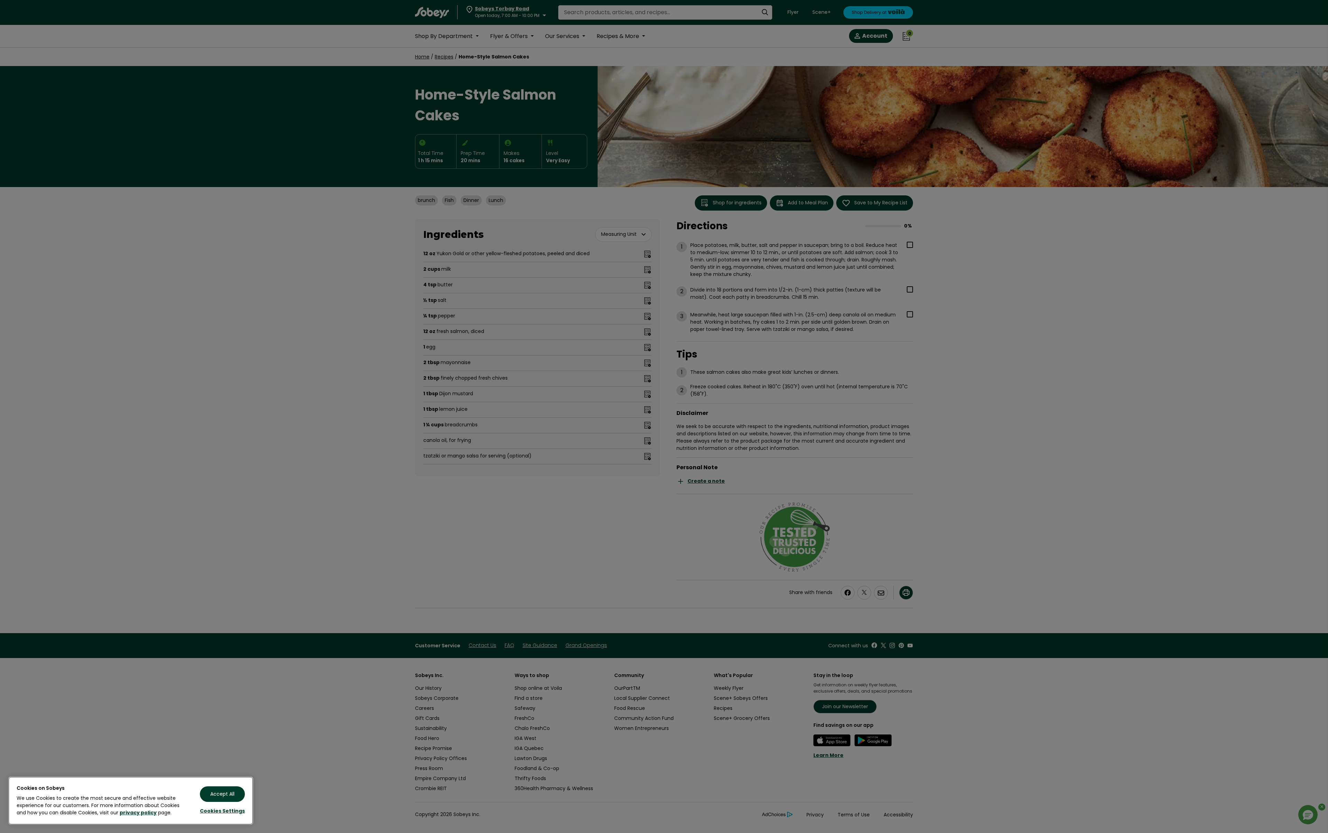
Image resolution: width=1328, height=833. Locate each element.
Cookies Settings (222, 810)
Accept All (222, 793)
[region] (130, 801)
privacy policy (138, 812)
